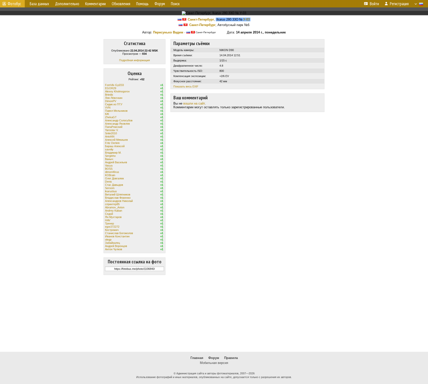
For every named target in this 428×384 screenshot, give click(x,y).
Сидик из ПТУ (113, 104)
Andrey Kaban (113, 210)
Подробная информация (134, 60)
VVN (107, 107)
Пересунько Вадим (168, 32)
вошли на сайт (194, 103)
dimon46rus (112, 171)
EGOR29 (110, 88)
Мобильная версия (214, 363)
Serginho (110, 155)
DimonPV (110, 101)
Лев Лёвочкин (113, 97)
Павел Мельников (116, 110)
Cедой (109, 213)
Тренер (109, 223)
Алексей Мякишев (116, 139)
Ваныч (109, 159)
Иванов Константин (117, 236)
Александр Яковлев (117, 123)
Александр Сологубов (119, 120)
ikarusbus (111, 191)
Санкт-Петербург (201, 19)
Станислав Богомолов (119, 233)
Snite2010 (111, 133)
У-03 (246, 19)
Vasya (108, 165)
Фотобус (14, 3)
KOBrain (110, 175)
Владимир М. (113, 152)
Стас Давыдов (114, 184)
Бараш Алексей (115, 146)
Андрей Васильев (116, 162)
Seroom (109, 188)
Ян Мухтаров (113, 217)
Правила (231, 358)
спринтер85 (112, 204)
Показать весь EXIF (185, 86)
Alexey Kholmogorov (117, 91)
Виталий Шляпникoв (117, 194)
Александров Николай (119, 200)
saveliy (109, 149)
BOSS (108, 168)
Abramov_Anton (114, 207)
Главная (196, 358)
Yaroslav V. (111, 130)
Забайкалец (112, 242)
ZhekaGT (111, 117)
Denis (108, 181)
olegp (108, 239)
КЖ (107, 113)
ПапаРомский (113, 126)
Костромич (112, 229)
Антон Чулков (113, 249)
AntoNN (109, 136)
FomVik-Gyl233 (114, 84)
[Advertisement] (214, 313)
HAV (107, 220)
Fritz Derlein (112, 142)
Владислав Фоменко (118, 197)
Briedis (109, 94)
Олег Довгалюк (114, 178)
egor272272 (112, 226)
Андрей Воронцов (116, 246)
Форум (213, 358)
